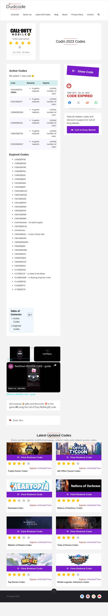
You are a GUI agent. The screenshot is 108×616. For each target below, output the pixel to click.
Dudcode (15, 14)
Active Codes (16, 320)
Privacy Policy (77, 14)
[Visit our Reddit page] (94, 596)
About (64, 14)
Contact (90, 14)
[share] (55, 365)
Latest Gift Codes (43, 14)
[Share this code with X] (78, 103)
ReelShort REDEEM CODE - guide (33, 366)
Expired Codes (17, 327)
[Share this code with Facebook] (69, 103)
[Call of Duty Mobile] (21, 32)
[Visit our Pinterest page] (88, 596)
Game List (27, 14)
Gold (15, 420)
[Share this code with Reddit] (87, 103)
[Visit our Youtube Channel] (99, 596)
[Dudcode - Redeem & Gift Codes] (18, 6)
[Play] (8, 360)
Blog (56, 14)
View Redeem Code (32, 457)
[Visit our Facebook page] (82, 596)
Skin (21, 420)
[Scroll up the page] (54, 591)
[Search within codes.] (98, 14)
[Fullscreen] (31, 360)
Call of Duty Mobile (85, 130)
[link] (10, 366)
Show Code (85, 71)
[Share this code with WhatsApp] (96, 103)
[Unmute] (11, 360)
